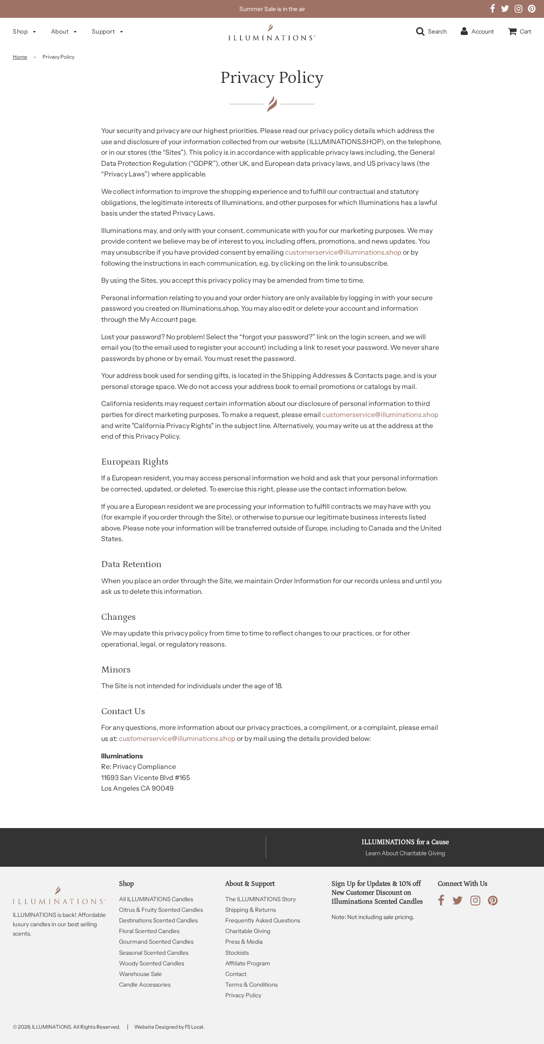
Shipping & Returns (250, 909)
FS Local (194, 1027)
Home (20, 57)
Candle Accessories (144, 984)
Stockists (237, 952)
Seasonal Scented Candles (153, 952)
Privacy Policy (243, 995)
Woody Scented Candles (151, 963)
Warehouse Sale (140, 973)
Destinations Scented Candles (158, 920)
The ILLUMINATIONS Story (260, 899)
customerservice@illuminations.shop (343, 252)
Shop (21, 31)
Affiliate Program (247, 963)
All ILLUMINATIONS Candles (156, 899)
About (60, 31)
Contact (235, 973)
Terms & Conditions (251, 984)
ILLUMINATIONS (51, 1027)
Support (104, 31)
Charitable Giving (247, 931)
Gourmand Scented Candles (156, 941)
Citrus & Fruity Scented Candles (161, 909)
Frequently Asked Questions (262, 920)
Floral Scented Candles (149, 931)
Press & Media (244, 941)
